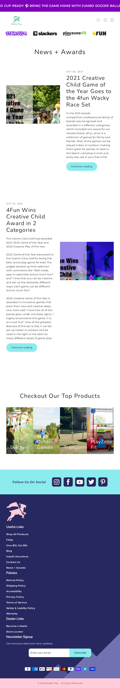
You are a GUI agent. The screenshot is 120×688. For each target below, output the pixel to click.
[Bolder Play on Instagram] (56, 482)
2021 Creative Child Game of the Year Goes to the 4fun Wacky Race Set (89, 91)
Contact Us (13, 562)
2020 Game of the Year (21, 254)
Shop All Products (17, 534)
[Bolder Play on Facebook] (68, 482)
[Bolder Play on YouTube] (79, 482)
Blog (9, 551)
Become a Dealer (17, 626)
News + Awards (15, 567)
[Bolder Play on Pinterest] (103, 482)
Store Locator (14, 631)
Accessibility (14, 591)
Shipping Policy (16, 585)
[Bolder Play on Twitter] (91, 482)
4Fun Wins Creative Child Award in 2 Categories (25, 220)
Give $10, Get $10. (17, 545)
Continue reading (81, 166)
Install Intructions (17, 556)
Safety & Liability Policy (20, 608)
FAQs (9, 539)
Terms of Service (16, 602)
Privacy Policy (15, 597)
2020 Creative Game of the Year (26, 298)
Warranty (12, 613)
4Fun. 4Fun (93, 133)
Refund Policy (15, 580)
